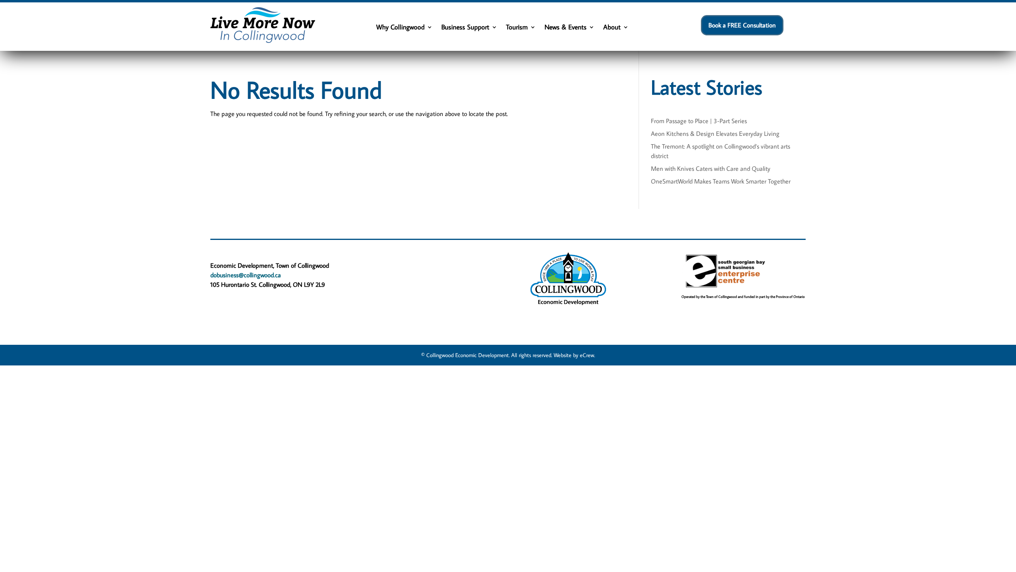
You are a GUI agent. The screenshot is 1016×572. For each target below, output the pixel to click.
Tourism (517, 27)
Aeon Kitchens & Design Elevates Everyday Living (715, 133)
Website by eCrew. (574, 355)
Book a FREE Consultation (742, 25)
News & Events (566, 27)
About (612, 27)
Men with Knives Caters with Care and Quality (710, 168)
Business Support (465, 27)
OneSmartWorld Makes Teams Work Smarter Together (721, 181)
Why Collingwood (400, 27)
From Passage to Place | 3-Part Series (699, 121)
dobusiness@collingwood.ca (245, 275)
